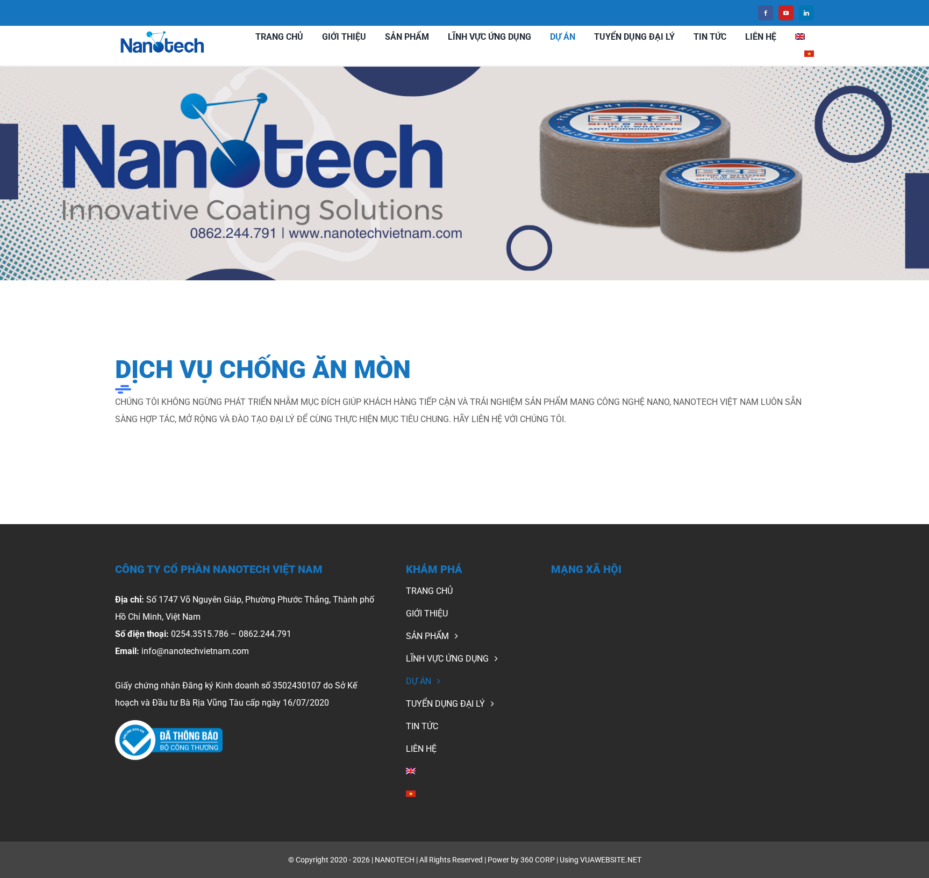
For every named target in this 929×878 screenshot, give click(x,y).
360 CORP (537, 859)
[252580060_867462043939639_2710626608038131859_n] (169, 724)
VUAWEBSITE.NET (610, 859)
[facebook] (765, 12)
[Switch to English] (800, 37)
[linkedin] (806, 12)
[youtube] (786, 12)
